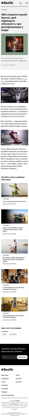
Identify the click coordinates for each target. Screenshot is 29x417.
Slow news (4, 9)
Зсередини (5, 378)
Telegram (4, 392)
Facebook (4, 385)
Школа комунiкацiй (7, 395)
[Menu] (26, 3)
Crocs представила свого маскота (14, 201)
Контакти (19, 382)
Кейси (18, 375)
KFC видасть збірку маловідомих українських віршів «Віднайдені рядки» (14, 259)
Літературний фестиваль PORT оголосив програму (13, 316)
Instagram (4, 388)
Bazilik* (18, 400)
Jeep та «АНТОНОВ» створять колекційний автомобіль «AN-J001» (13, 229)
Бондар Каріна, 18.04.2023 (8, 65)
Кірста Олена (6, 204)
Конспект (19, 378)
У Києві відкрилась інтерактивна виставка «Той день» (13, 288)
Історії (3, 382)
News (4, 334)
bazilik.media (13, 404)
